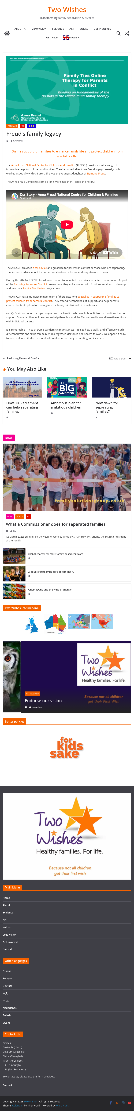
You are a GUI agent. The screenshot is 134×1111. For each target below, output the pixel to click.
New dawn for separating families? (106, 407)
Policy (20, 516)
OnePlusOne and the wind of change (50, 589)
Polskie (7, 1015)
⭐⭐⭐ (31, 126)
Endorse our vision (25, 700)
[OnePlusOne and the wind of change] (14, 591)
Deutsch (8, 986)
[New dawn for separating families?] (111, 379)
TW (14, 531)
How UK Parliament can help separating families (22, 407)
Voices (84, 28)
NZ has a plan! (118, 358)
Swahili (7, 1022)
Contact (7, 1085)
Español (7, 971)
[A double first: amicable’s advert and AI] (14, 573)
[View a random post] (127, 33)
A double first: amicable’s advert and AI (51, 571)
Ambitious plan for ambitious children (66, 405)
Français (8, 978)
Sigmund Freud (96, 173)
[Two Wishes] (7, 33)
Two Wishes (67, 9)
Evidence (58, 28)
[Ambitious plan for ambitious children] (67, 379)
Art (71, 28)
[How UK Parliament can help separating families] (22, 379)
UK (22, 126)
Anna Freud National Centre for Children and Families (43, 165)
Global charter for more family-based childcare (55, 554)
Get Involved (102, 28)
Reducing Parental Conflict (23, 358)
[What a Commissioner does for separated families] (67, 477)
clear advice (40, 267)
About (18, 28)
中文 (5, 993)
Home (6, 897)
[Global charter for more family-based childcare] (14, 556)
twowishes (18, 140)
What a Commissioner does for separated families (56, 524)
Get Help (52, 37)
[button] (25, 29)
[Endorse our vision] (67, 643)
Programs (12, 126)
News (9, 516)
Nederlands (10, 1008)
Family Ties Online (34, 288)
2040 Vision (39, 28)
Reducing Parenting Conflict (30, 284)
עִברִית (6, 1000)
